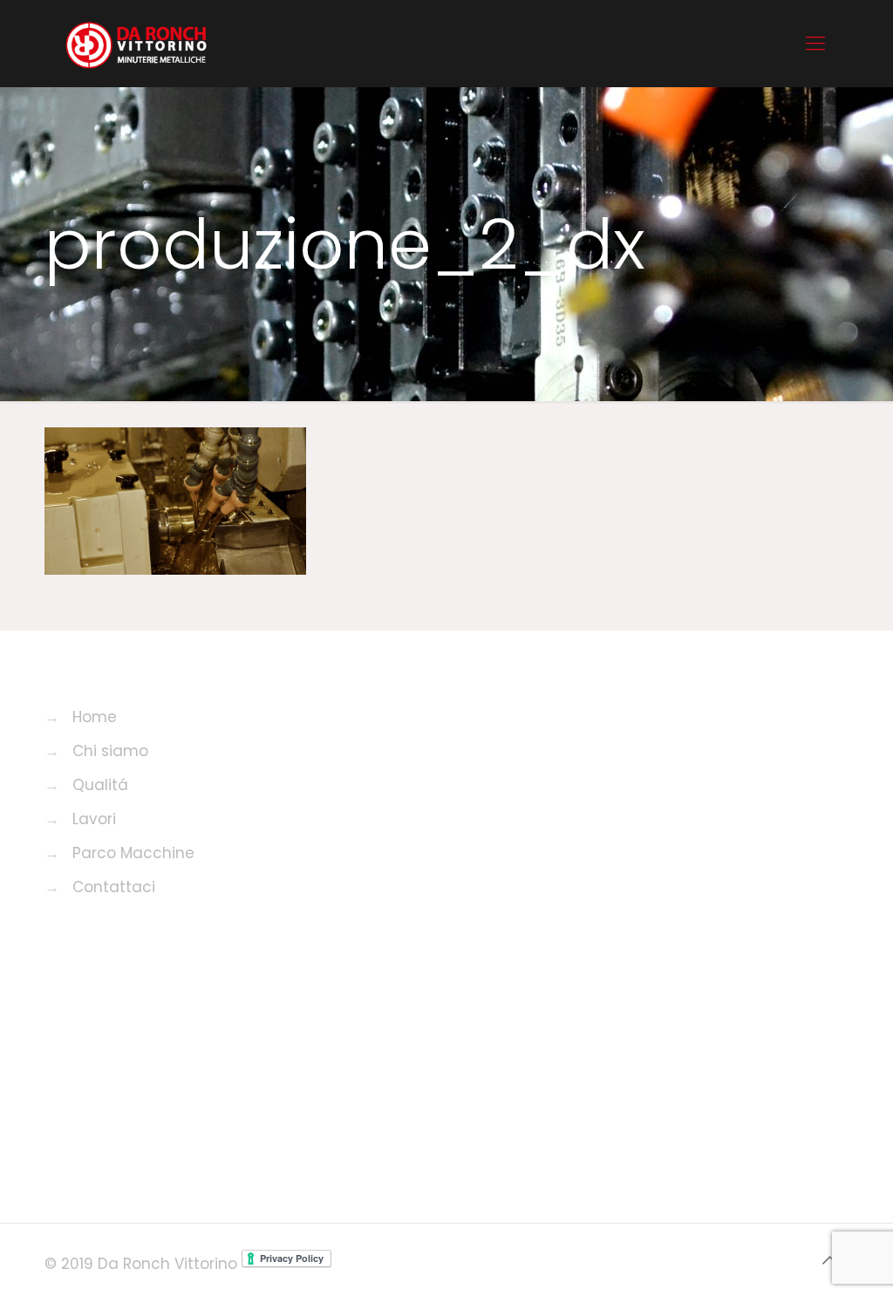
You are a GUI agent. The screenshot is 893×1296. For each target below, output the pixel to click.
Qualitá (100, 784)
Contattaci (113, 887)
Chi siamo (110, 750)
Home (94, 716)
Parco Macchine (133, 852)
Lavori (94, 818)
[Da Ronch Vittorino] (136, 43)
